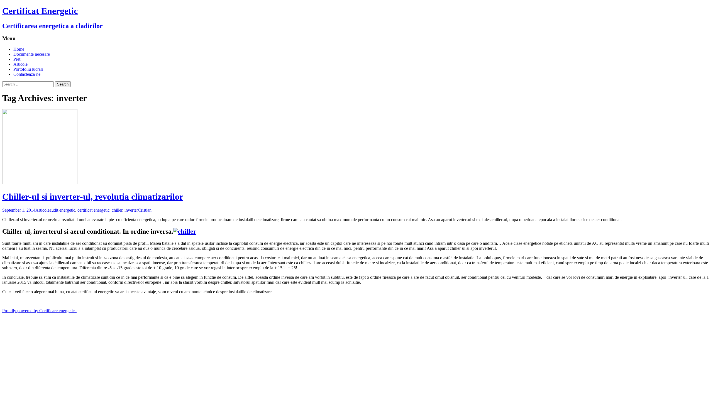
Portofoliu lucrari (28, 69)
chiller (117, 210)
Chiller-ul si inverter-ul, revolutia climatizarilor (92, 197)
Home (18, 49)
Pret (16, 59)
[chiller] (184, 231)
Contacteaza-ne (26, 74)
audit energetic (62, 210)
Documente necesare (31, 54)
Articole (20, 64)
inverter (131, 210)
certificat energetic (93, 210)
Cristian (145, 210)
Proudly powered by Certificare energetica (39, 310)
